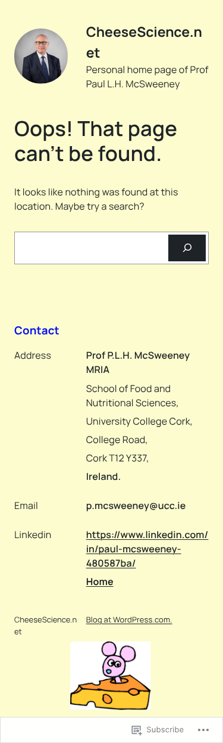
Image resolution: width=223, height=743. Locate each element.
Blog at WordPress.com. (129, 619)
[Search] (187, 248)
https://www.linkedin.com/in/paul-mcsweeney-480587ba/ (147, 549)
